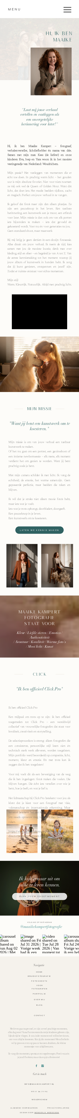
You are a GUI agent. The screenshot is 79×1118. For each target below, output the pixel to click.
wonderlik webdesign (46, 1113)
